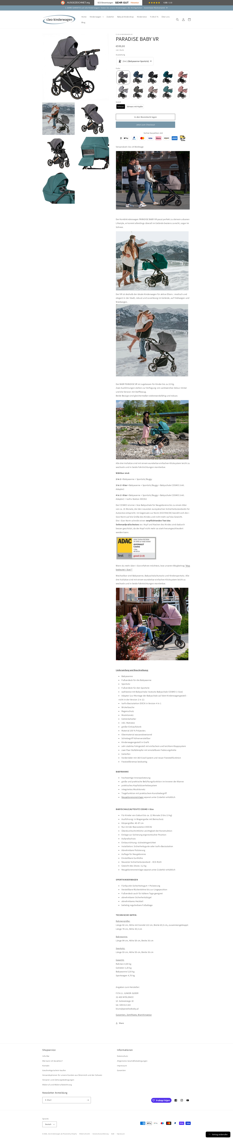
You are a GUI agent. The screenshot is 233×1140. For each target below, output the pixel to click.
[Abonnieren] (88, 1100)
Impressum (122, 1065)
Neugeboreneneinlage (132, 797)
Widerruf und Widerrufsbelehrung (57, 1084)
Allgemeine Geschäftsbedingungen (132, 1061)
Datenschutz (122, 1056)
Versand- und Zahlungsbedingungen (58, 1080)
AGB (112, 1134)
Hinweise (135, 2)
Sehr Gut (122, 2)
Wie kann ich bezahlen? (52, 1061)
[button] (96, 17)
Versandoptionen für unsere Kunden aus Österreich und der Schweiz (72, 1075)
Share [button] (121, 1023)
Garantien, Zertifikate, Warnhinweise (134, 1014)
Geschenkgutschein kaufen (54, 1070)
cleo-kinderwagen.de (55, 1134)
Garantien (121, 1070)
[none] (123, 77)
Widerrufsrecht (84, 1134)
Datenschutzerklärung (101, 1134)
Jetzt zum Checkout (145, 124)
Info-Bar (45, 1056)
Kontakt (45, 1065)
